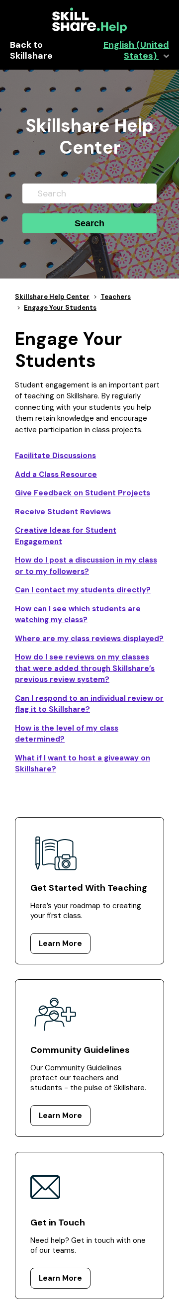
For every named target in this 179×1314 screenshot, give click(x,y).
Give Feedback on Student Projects (82, 493)
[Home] (89, 31)
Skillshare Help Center (52, 296)
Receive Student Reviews (63, 512)
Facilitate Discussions (55, 456)
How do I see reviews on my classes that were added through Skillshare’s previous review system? (85, 668)
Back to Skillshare (31, 50)
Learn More (60, 943)
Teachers (115, 296)
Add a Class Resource (56, 474)
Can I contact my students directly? (83, 590)
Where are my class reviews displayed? (89, 639)
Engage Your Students (60, 307)
